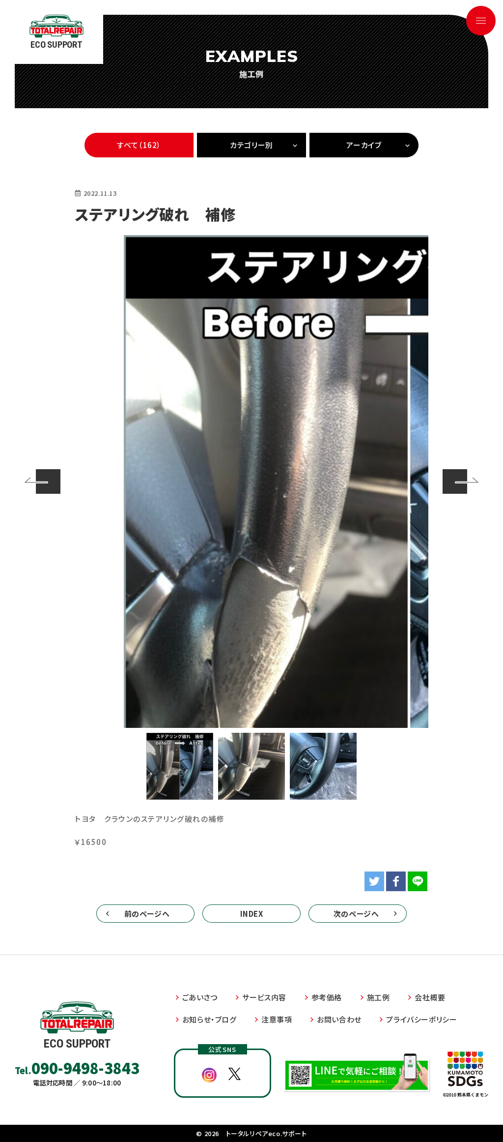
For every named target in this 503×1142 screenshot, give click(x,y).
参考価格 (326, 997)
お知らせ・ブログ (209, 1019)
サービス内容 (264, 997)
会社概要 (430, 997)
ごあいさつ (200, 997)
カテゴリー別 (251, 145)
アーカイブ (363, 145)
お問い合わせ (339, 1019)
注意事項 (276, 1019)
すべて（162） (139, 145)
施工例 (378, 997)
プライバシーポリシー (421, 1019)
